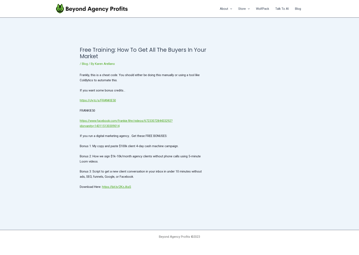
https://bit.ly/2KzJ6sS (116, 187)
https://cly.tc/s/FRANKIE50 (98, 100)
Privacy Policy (179, 244)
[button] (230, 8)
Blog (85, 64)
